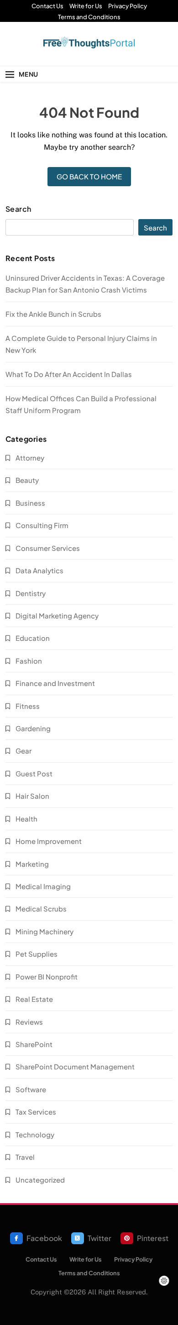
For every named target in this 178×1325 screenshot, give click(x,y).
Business (30, 502)
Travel (25, 1156)
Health (26, 818)
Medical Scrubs (41, 908)
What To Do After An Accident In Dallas (68, 374)
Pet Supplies (37, 953)
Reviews (29, 1021)
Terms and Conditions (89, 17)
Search (18, 209)
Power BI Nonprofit (47, 976)
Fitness (28, 706)
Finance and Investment (55, 683)
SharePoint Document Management (75, 1066)
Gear (23, 750)
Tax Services (36, 1111)
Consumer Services (48, 548)
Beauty (27, 480)
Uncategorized (40, 1179)
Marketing (32, 863)
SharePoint (34, 1044)
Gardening (33, 728)
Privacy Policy (127, 6)
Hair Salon (32, 795)
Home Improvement (49, 841)
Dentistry (31, 593)
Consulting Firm (42, 525)
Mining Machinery (44, 931)
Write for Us (85, 6)
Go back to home (89, 176)
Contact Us (47, 6)
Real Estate (34, 999)
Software (31, 1089)
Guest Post (34, 773)
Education (33, 638)
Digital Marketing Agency (57, 615)
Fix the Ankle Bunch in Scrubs (53, 313)
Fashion (29, 660)
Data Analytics (39, 570)
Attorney (30, 457)
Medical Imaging (43, 886)
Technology (35, 1134)
